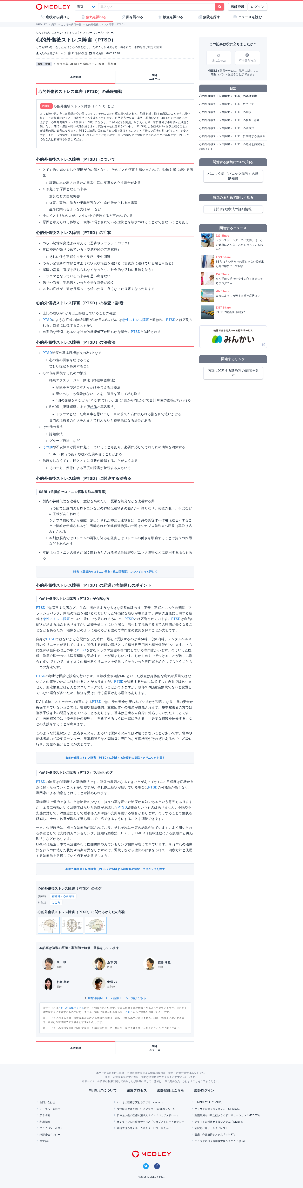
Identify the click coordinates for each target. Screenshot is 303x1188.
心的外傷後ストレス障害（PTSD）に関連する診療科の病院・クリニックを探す (115, 757)
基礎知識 (75, 77)
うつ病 (48, 447)
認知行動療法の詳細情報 (233, 209)
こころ (56, 902)
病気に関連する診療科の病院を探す (233, 373)
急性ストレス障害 (135, 320)
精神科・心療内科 (63, 896)
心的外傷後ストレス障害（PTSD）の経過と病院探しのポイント (232, 146)
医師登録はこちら (170, 1090)
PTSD (47, 320)
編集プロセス (137, 1090)
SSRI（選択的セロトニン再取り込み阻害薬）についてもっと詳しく (115, 571)
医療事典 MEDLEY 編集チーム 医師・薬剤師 (87, 64)
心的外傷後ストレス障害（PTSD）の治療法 (226, 128)
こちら (129, 1012)
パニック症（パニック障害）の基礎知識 (233, 176)
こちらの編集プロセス (71, 1007)
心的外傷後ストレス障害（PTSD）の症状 (225, 112)
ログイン (257, 6)
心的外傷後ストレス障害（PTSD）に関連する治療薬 (232, 136)
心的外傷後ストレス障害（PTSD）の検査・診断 (229, 120)
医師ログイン (204, 1090)
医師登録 (237, 6)
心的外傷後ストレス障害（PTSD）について (226, 104)
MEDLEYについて (103, 1090)
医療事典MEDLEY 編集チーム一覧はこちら (116, 998)
